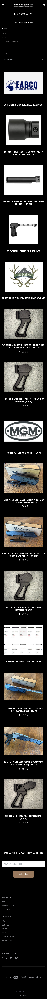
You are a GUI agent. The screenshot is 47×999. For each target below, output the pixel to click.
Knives (4, 929)
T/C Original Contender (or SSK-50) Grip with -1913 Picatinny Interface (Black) (23, 346)
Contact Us (6, 909)
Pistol (4, 933)
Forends (5, 37)
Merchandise (7, 940)
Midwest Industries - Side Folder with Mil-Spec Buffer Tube (23, 202)
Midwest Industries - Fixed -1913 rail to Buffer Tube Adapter (23, 153)
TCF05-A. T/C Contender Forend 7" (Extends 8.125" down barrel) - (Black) (23, 501)
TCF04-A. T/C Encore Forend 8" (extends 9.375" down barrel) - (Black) (23, 709)
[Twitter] (11, 958)
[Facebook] (2, 958)
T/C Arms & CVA (8, 936)
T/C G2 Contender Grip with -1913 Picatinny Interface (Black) (23, 400)
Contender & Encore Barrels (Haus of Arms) (23, 298)
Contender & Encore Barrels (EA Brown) (23, 105)
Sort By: (5, 53)
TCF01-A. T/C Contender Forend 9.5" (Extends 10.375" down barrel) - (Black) (23, 554)
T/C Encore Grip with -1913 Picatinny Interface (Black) (23, 608)
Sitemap (23, 996)
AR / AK (5, 921)
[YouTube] (16, 958)
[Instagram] (6, 958)
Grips (4, 34)
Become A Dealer (8, 906)
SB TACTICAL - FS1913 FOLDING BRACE (23, 251)
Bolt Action (6, 925)
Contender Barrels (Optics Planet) (23, 661)
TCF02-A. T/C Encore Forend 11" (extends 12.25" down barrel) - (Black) (23, 763)
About (4, 902)
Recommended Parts (10, 41)
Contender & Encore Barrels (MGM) (23, 453)
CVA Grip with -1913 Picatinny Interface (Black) (23, 817)
